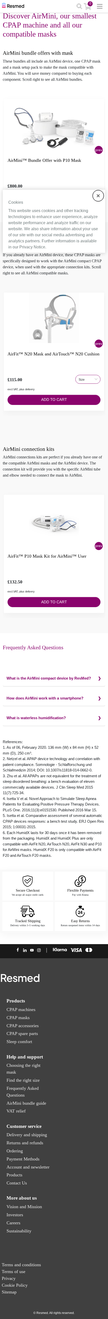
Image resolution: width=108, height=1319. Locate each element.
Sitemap (9, 1292)
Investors (15, 1214)
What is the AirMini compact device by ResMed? (49, 678)
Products (14, 1174)
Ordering (15, 1150)
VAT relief (16, 1111)
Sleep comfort (19, 1041)
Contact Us (17, 1182)
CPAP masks (18, 1017)
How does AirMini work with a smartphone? (45, 698)
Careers (13, 1222)
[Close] (98, 195)
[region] (54, 221)
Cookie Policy (15, 1285)
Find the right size (23, 1080)
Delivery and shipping (27, 1134)
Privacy (9, 1278)
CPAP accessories (23, 1025)
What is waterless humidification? (36, 718)
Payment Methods (23, 1158)
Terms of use (13, 1271)
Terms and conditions (21, 1264)
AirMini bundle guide (26, 1103)
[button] (99, 150)
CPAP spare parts (22, 1033)
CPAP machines (21, 1009)
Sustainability (19, 1230)
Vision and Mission (24, 1206)
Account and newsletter (28, 1167)
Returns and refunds (25, 1142)
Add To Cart (54, 399)
